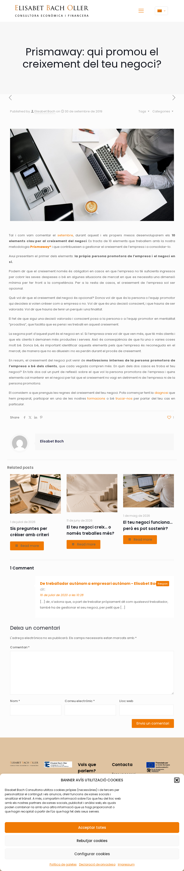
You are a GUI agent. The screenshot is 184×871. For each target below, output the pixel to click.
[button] (176, 780)
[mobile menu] (141, 11)
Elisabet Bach (44, 111)
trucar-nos (124, 398)
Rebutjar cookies (92, 840)
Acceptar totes (92, 827)
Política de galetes (63, 864)
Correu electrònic (80, 701)
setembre (65, 235)
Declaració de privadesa (97, 864)
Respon (163, 584)
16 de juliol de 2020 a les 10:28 (62, 595)
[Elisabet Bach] (52, 11)
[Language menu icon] (161, 10)
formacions (96, 398)
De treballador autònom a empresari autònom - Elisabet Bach (100, 583)
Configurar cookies (92, 853)
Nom (15, 701)
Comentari (20, 647)
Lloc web (126, 701)
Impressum (126, 864)
